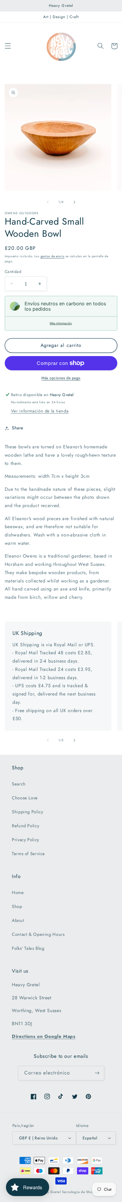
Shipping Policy (27, 812)
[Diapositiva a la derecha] (74, 202)
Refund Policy (25, 825)
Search (19, 784)
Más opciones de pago (61, 378)
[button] (8, 46)
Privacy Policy (25, 839)
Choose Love (25, 798)
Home (18, 892)
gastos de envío (53, 256)
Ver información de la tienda (40, 411)
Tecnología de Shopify (80, 1192)
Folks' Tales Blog (28, 948)
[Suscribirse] (97, 1073)
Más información (61, 323)
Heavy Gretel (50, 1192)
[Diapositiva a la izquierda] (47, 202)
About (18, 920)
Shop (17, 906)
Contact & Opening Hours (38, 934)
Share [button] (17, 428)
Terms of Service (28, 853)
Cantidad (13, 271)
